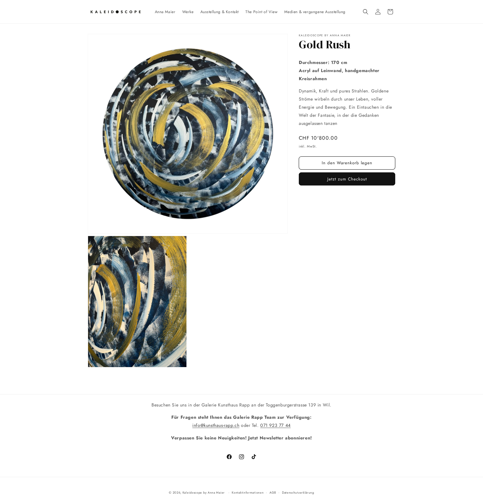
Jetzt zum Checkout (347, 179)
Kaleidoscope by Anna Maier (204, 492)
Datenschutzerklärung (298, 492)
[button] (365, 12)
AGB (272, 492)
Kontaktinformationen (248, 492)
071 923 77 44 (275, 425)
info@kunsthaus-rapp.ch (215, 425)
